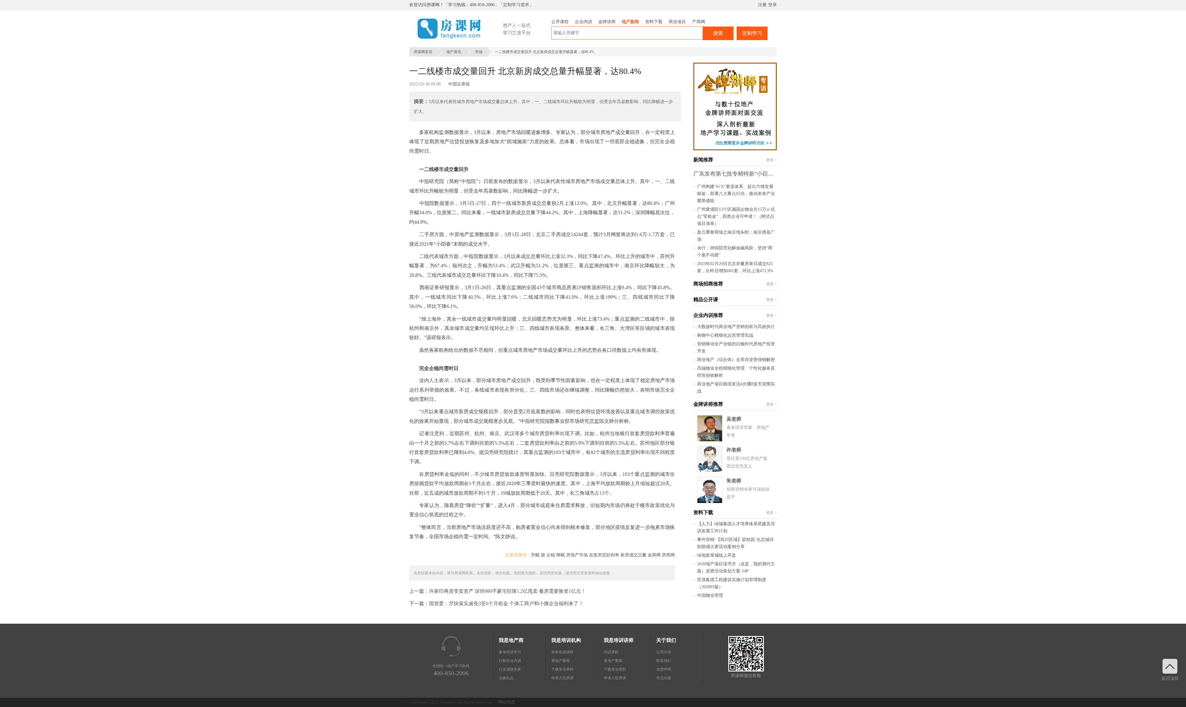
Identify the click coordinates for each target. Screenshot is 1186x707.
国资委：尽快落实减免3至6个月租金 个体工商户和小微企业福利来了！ (506, 603)
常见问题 (663, 678)
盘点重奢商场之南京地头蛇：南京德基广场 (736, 236)
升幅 (535, 555)
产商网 (698, 21)
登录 (772, 4)
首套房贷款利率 (604, 555)
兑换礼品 (506, 678)
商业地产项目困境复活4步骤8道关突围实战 (736, 387)
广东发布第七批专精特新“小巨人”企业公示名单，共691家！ (766, 174)
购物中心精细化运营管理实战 (725, 335)
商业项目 (677, 21)
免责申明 (663, 669)
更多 (771, 160)
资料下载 (653, 21)
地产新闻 (630, 21)
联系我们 (663, 661)
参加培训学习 (510, 652)
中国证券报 (459, 84)
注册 (762, 4)
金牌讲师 (607, 21)
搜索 (718, 33)
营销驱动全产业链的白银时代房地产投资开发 (736, 347)
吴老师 (733, 419)
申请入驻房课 (562, 678)
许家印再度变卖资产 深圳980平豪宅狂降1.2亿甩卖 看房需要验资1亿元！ (507, 591)
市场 (478, 52)
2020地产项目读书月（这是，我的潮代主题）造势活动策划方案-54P (736, 567)
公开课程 (560, 21)
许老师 (733, 449)
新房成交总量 (633, 555)
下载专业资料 (562, 669)
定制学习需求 (516, 4)
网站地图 (506, 702)
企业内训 (583, 21)
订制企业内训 (510, 661)
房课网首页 (423, 52)
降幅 (560, 555)
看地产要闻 (560, 661)
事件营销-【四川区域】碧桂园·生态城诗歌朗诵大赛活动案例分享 (735, 543)
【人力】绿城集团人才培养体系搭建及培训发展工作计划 (736, 527)
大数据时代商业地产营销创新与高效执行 (736, 326)
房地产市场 (577, 555)
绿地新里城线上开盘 (716, 555)
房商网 (668, 555)
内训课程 (611, 652)
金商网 (654, 555)
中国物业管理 (710, 595)
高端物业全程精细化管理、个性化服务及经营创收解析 (736, 372)
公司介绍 (663, 652)
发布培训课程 (562, 652)
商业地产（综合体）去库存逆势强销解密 (736, 359)
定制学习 (752, 33)
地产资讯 (453, 52)
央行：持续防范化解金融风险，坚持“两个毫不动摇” (734, 251)
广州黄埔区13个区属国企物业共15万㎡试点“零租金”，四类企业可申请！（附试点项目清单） (736, 216)
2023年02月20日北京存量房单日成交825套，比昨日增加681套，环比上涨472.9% (735, 267)
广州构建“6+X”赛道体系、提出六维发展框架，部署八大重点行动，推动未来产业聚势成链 (736, 193)
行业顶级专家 (510, 669)
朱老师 (733, 480)
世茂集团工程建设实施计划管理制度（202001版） (731, 583)
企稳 (550, 555)
